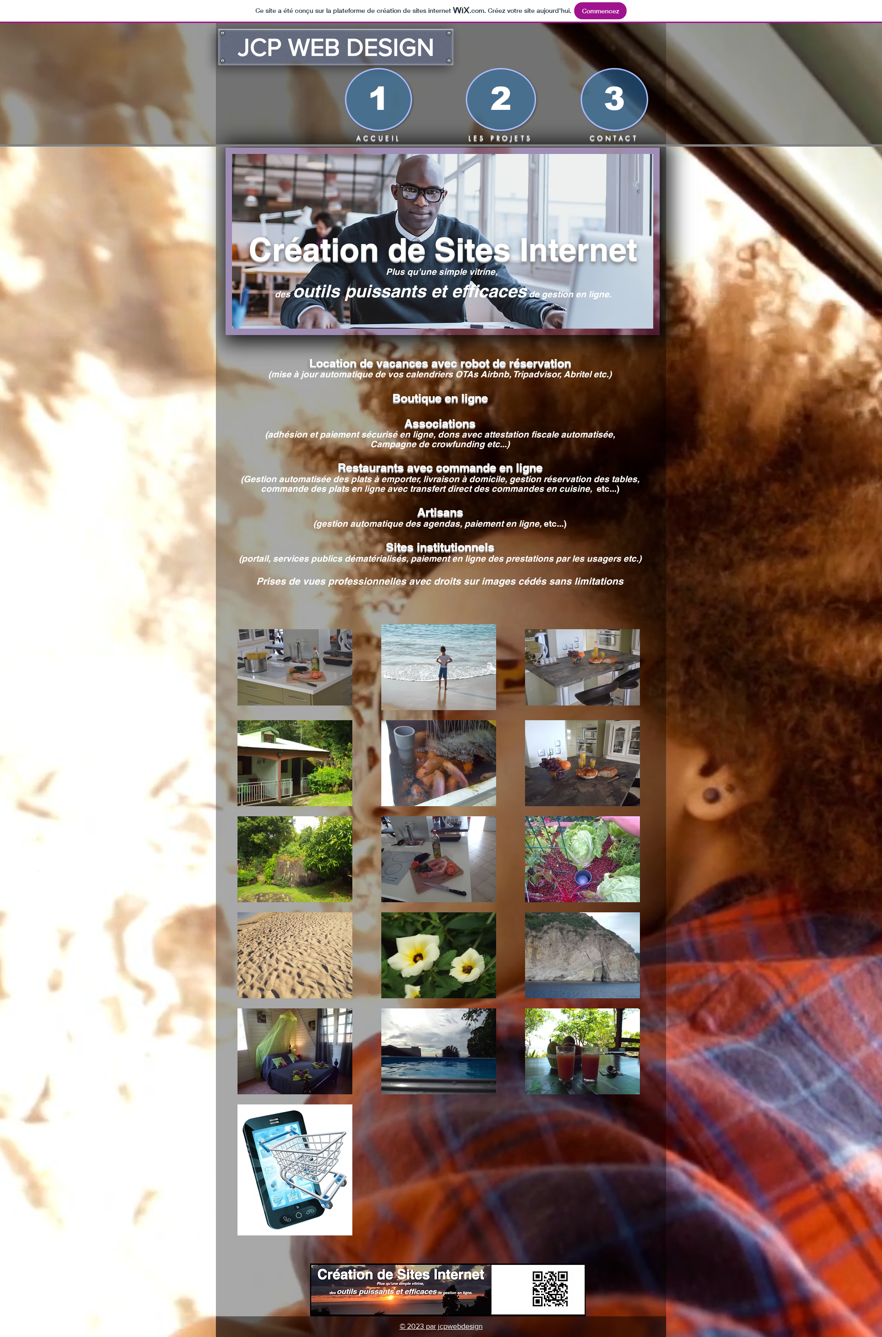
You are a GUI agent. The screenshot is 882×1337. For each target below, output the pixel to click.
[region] (442, 247)
